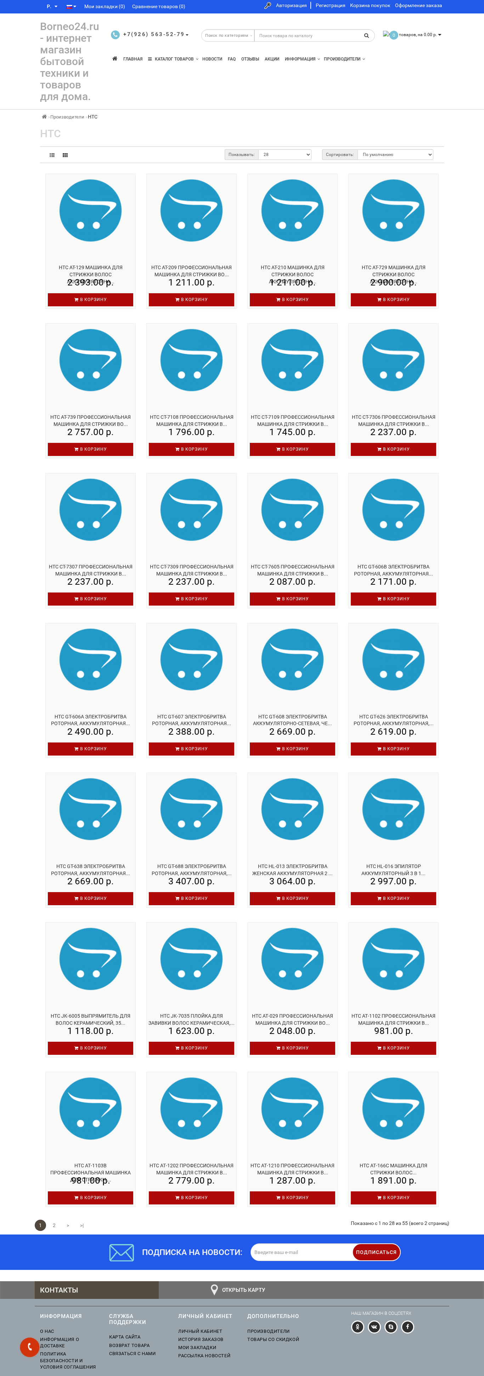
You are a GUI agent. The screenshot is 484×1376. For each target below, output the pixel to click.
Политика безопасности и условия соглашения (68, 1360)
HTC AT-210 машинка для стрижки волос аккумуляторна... (293, 274)
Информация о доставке (59, 1342)
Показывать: (242, 154)
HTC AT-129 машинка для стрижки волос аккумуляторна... (91, 274)
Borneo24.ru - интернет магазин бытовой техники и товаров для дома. (69, 61)
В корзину (93, 299)
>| (82, 1225)
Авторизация (291, 5)
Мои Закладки (197, 1347)
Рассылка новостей (204, 1355)
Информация (300, 59)
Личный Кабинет (200, 1331)
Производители (342, 59)
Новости (212, 59)
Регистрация (330, 5)
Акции (272, 59)
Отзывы (250, 59)
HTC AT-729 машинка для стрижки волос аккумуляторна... (394, 274)
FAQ (232, 59)
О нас (47, 1331)
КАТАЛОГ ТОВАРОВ (173, 59)
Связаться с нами (132, 1353)
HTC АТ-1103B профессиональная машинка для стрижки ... (90, 1173)
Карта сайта (125, 1337)
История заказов (201, 1339)
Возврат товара (129, 1345)
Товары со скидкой (273, 1339)
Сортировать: (340, 154)
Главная (132, 59)
